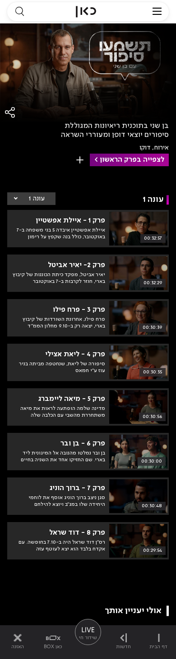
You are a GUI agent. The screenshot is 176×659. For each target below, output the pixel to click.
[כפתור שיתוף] (10, 112)
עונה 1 (36, 198)
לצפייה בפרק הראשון (132, 160)
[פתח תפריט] (157, 11)
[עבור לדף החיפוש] (19, 11)
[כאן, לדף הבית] (86, 11)
